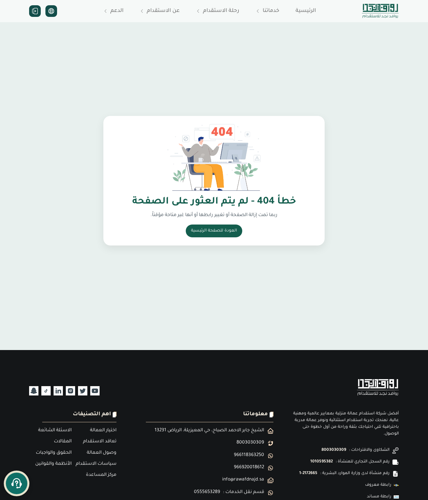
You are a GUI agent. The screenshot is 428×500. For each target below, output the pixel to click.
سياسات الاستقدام (96, 464)
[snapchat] (33, 390)
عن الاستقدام (163, 11)
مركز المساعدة (101, 475)
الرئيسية (306, 11)
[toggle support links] (16, 483)
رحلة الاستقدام (221, 11)
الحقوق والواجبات (54, 452)
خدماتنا (271, 11)
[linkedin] (58, 390)
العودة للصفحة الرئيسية (214, 231)
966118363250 (249, 455)
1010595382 (321, 462)
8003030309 (333, 450)
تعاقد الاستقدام (99, 441)
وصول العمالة (101, 452)
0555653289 (207, 492)
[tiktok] (46, 390)
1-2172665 (308, 473)
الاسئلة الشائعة (55, 430)
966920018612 (249, 467)
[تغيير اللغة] (51, 11)
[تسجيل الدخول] (35, 11)
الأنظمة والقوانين (53, 464)
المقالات (63, 441)
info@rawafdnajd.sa (243, 479)
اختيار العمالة (103, 430)
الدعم (116, 11)
